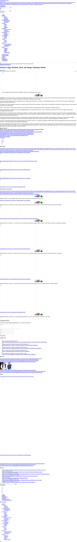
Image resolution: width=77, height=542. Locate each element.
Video (5, 41)
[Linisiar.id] (2, 5)
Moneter (6, 30)
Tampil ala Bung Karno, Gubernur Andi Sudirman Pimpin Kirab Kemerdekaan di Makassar (20, 345)
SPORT (3, 43)
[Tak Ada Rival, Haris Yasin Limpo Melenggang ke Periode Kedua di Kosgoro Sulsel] (18, 464)
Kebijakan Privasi (5, 499)
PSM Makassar (5, 59)
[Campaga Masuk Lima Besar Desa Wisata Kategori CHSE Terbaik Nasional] (5, 168)
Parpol (5, 26)
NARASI (5, 50)
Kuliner (5, 36)
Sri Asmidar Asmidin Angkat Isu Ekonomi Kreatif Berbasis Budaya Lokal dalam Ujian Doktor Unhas (22, 480)
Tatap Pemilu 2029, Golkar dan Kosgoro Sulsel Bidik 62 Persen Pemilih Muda (15, 455)
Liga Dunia (6, 46)
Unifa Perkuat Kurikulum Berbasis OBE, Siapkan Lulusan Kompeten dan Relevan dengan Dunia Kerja (22, 472)
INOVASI (5, 49)
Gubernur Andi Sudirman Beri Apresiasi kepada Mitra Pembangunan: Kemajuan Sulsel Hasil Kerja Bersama (21, 372)
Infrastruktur (6, 31)
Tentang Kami (5, 496)
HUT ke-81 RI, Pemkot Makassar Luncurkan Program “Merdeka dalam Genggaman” (19, 354)
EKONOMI (4, 28)
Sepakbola (4, 58)
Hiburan (5, 33)
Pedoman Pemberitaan (6, 500)
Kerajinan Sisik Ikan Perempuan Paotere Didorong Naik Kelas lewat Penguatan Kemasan (18, 361)
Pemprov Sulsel (5, 54)
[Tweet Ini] (2, 141)
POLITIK (3, 23)
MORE (3, 47)
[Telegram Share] (2, 143)
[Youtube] (2, 490)
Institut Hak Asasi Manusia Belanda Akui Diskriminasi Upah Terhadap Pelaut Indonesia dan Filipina (22, 129)
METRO (3, 15)
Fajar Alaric (2, 70)
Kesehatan (6, 34)
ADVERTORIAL (7, 52)
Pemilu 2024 (4, 60)
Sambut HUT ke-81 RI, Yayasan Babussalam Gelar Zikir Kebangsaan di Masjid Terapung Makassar (21, 348)
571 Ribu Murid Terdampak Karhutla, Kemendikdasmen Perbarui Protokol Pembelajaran (24, 4)
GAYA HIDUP (4, 32)
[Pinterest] (37, 95)
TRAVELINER (4, 35)
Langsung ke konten (4, 0)
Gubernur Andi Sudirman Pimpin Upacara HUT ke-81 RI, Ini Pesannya (15, 351)
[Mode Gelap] (0, 8)
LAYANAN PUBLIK (5, 20)
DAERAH (5, 48)
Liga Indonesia (7, 45)
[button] (10, 7)
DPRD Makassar (5, 55)
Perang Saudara (6, 136)
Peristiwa (6, 19)
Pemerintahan (7, 21)
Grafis (5, 42)
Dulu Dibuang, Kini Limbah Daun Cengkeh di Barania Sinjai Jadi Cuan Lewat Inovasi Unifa (20, 476)
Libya (1, 136)
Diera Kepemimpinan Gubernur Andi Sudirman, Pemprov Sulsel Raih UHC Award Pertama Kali (21, 131)
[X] (38, 95)
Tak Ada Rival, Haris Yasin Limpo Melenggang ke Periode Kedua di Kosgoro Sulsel (16, 465)
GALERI (3, 38)
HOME (3, 14)
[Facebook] (35, 95)
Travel (5, 37)
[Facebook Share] (2, 139)
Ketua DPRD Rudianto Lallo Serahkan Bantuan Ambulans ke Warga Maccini (17, 134)
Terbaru (1, 6)
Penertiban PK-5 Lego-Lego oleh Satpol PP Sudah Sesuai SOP (14, 135)
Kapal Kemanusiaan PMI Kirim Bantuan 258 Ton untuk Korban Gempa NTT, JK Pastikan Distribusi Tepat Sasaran (24, 2)
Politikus (6, 27)
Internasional (3, 64)
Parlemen (6, 22)
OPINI (5, 51)
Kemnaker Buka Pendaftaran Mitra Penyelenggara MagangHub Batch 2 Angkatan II (21, 3)
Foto (5, 40)
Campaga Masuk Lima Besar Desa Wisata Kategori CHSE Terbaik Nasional (17, 133)
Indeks (4, 6)
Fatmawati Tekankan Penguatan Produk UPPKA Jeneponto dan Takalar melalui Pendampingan (19, 359)
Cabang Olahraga (7, 44)
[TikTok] (2, 492)
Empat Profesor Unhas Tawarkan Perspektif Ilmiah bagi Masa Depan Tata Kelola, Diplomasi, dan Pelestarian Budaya (25, 474)
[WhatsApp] (2, 491)
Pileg (5, 25)
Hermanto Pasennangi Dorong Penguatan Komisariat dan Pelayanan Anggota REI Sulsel (18, 370)
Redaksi (3, 495)
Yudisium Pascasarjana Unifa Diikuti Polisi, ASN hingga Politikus (15, 478)
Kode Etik (4, 498)
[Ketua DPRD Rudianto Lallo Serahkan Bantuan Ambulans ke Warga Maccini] (5, 177)
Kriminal (5, 18)
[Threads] (41, 95)
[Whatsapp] (40, 95)
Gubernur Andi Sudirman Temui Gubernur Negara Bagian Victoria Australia (17, 130)
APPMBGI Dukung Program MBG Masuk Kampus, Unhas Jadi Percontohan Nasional (18, 482)
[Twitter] (2, 487)
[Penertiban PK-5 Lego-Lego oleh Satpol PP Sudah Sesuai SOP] (5, 185)
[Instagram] (2, 489)
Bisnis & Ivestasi (7, 29)
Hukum (5, 16)
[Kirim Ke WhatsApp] (2, 144)
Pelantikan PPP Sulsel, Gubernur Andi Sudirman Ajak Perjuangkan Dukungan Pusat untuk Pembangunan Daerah (22, 463)
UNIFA (3, 57)
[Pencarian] (0, 9)
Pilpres (5, 24)
